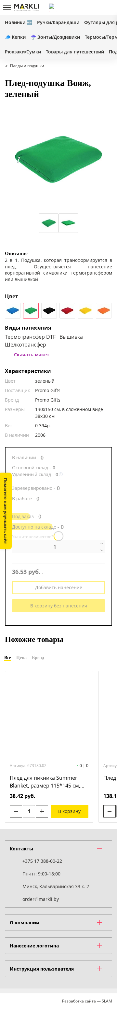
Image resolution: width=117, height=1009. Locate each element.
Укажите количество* (33, 537)
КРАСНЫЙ (67, 311)
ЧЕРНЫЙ (49, 311)
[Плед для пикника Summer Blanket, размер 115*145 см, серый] (49, 716)
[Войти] (86, 7)
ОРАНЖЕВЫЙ (103, 311)
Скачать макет (31, 354)
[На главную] (26, 7)
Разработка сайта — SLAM (87, 1001)
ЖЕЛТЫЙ (85, 311)
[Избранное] (97, 7)
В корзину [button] (69, 811)
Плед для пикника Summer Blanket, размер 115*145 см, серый (45, 781)
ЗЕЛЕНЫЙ (31, 311)
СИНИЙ (12, 311)
